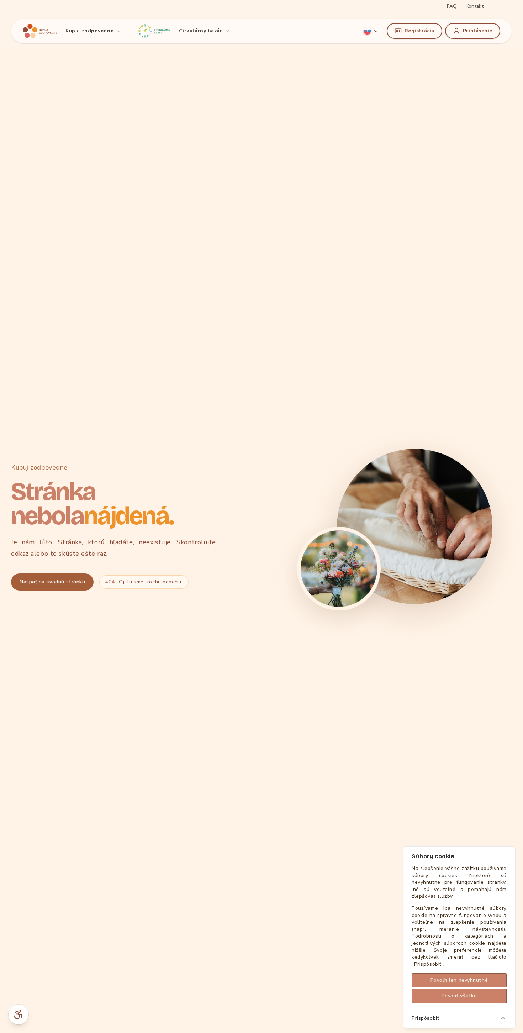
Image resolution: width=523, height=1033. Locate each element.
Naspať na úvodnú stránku (52, 581)
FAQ (452, 6)
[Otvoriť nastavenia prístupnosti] (18, 1014)
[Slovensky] (370, 31)
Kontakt (475, 6)
